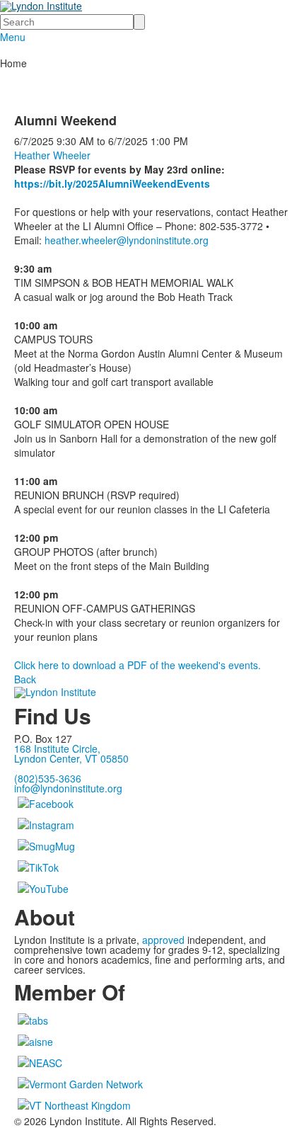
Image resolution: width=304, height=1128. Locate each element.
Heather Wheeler (52, 155)
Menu (12, 37)
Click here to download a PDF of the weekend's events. (137, 665)
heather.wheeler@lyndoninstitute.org (127, 240)
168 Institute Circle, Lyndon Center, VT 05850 (71, 753)
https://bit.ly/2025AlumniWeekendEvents (112, 183)
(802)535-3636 (47, 778)
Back (25, 679)
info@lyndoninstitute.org (68, 788)
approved (163, 940)
